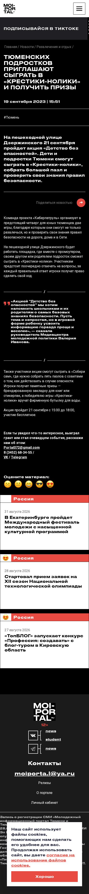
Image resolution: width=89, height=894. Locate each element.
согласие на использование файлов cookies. (43, 860)
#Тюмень (11, 117)
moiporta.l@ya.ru (44, 773)
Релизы (44, 783)
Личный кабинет (44, 803)
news (51, 731)
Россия (23, 498)
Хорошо (44, 876)
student (53, 739)
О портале (44, 793)
